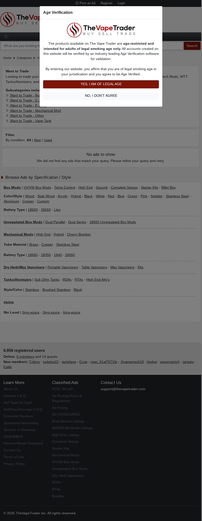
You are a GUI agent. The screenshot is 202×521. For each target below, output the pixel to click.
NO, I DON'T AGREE (101, 96)
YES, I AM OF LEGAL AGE (101, 84)
